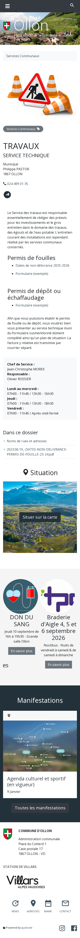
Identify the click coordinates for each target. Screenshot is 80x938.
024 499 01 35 (17, 184)
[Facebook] (74, 928)
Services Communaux (22, 56)
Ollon (31, 25)
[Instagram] (62, 928)
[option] (21, 617)
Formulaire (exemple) (32, 273)
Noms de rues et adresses (27, 441)
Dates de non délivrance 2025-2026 (42, 265)
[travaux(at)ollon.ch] (7, 194)
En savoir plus (21, 651)
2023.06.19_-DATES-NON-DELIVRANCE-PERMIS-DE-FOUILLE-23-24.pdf (37, 452)
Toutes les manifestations (40, 808)
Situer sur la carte (40, 517)
